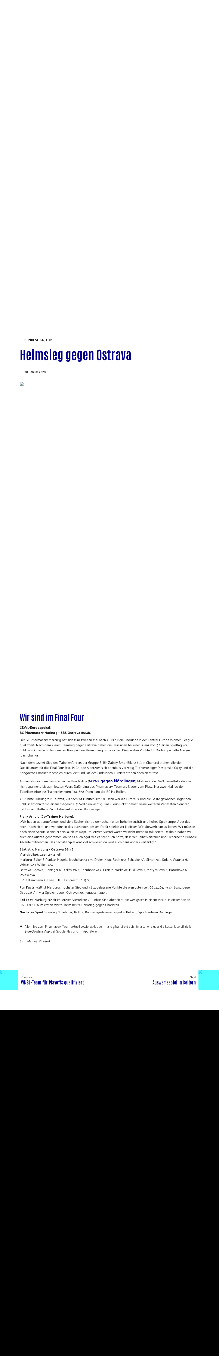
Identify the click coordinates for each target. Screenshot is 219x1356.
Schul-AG (23, 174)
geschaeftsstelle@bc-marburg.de (145, 1052)
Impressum (142, 1056)
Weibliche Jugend (31, 270)
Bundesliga (34, 340)
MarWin (22, 212)
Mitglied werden (30, 154)
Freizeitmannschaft (33, 289)
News (20, 198)
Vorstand (24, 135)
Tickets (15, 294)
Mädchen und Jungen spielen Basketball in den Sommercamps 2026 (73, 178)
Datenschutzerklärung (36, 183)
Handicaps (24, 284)
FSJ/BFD (22, 164)
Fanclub (23, 222)
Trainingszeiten (30, 236)
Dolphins (17, 188)
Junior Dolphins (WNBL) (36, 251)
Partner (23, 150)
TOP (48, 340)
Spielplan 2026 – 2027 (32, 193)
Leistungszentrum (31, 241)
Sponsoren (25, 207)
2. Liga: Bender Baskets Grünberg (43, 246)
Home (13, 126)
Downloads (26, 169)
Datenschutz (122, 1056)
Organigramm (27, 140)
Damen (21, 255)
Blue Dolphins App (31, 217)
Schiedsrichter (29, 159)
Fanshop (16, 299)
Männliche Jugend (31, 275)
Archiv (27, 265)
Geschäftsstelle (30, 145)
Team (20, 203)
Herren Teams (27, 260)
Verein (14, 130)
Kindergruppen (29, 279)
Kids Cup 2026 (20, 303)
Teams (14, 226)
